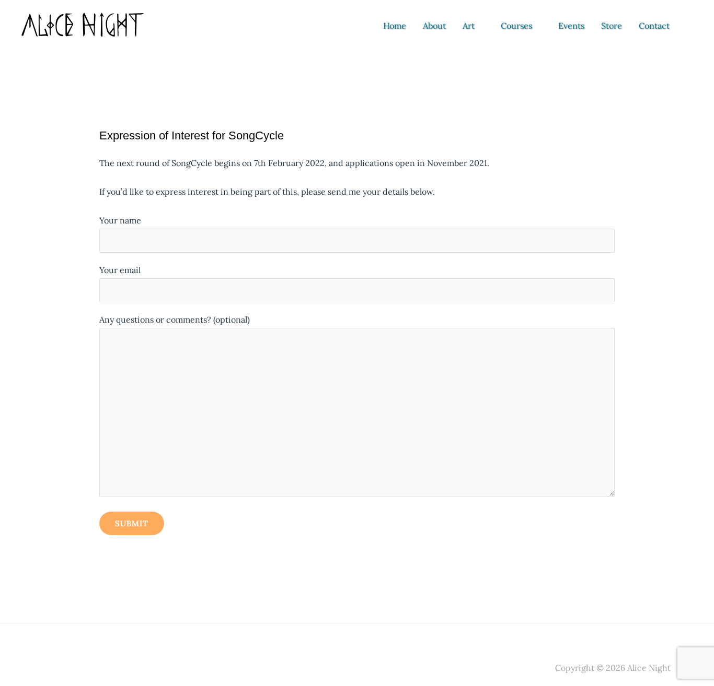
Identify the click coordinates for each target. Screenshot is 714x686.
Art (469, 25)
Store (611, 25)
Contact (654, 25)
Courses (516, 25)
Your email (120, 270)
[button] (692, 25)
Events (571, 25)
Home (394, 25)
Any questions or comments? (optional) (174, 319)
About (434, 25)
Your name (120, 220)
